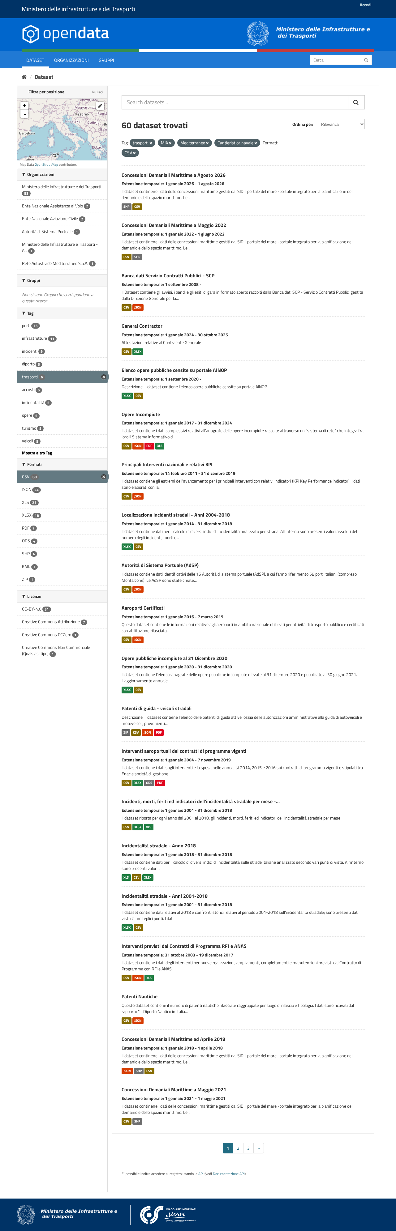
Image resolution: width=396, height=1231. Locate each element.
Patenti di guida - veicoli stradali (157, 708)
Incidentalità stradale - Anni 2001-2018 (165, 896)
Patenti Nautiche (139, 996)
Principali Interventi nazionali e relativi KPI (167, 464)
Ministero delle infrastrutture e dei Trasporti (78, 9)
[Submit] (366, 59)
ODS (149, 782)
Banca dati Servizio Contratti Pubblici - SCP (168, 275)
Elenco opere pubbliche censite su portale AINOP (174, 370)
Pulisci (97, 92)
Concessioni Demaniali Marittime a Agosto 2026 (174, 175)
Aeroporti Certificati (143, 607)
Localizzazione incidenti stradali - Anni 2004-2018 (176, 514)
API (201, 1174)
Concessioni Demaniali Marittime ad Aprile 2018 (173, 1039)
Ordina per (302, 124)
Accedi (365, 5)
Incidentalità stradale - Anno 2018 (159, 845)
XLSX (137, 351)
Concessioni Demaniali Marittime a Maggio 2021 (174, 1089)
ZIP (125, 732)
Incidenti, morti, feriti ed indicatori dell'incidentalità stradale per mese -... (201, 801)
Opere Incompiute (141, 414)
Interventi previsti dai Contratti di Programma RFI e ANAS (184, 946)
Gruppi (106, 60)
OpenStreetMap (46, 164)
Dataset (35, 60)
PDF (149, 445)
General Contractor (142, 326)
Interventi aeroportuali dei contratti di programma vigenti (184, 751)
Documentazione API (229, 1174)
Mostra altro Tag (37, 452)
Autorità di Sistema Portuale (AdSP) (160, 565)
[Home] (24, 77)
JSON (138, 307)
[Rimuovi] (150, 143)
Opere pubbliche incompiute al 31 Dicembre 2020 (174, 658)
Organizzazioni (71, 60)
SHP (126, 206)
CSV (137, 206)
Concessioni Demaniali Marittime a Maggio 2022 (174, 225)
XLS (159, 445)
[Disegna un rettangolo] (100, 106)
